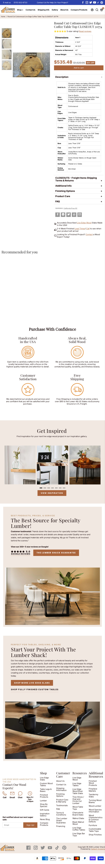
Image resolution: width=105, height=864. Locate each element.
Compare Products (79, 10)
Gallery (55, 10)
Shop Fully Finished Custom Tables (35, 689)
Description (61, 77)
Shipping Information (61, 789)
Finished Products (44, 796)
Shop (43, 773)
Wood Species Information (95, 810)
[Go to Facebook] (82, 2)
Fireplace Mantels (93, 790)
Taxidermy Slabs (93, 795)
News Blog (45, 819)
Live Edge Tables (76, 784)
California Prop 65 (70, 208)
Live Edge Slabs (44, 778)
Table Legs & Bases (46, 790)
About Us (64, 10)
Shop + (20, 10)
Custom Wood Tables (46, 784)
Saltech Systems (98, 849)
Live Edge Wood (84, 223)
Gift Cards (44, 810)
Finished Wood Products (93, 783)
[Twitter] (43, 849)
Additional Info (63, 185)
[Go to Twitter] (90, 2)
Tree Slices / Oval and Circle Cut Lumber (78, 800)
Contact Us (30, 10)
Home (3, 16)
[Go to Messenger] (63, 214)
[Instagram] (36, 849)
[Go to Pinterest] (101, 2)
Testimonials (62, 805)
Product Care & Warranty (62, 800)
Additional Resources (96, 774)
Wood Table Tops (77, 808)
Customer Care (63, 774)
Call (88, 228)
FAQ (57, 201)
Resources (79, 773)
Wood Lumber (95, 806)
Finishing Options (65, 191)
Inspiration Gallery (45, 814)
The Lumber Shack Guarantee (56, 552)
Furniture (93, 825)
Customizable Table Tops (95, 830)
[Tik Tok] (57, 849)
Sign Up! (30, 825)
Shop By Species (44, 805)
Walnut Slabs (78, 818)
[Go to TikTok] (98, 2)
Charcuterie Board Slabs (77, 813)
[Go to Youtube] (94, 2)
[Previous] (16, 64)
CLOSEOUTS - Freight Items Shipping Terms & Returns (76, 179)
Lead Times (80, 228)
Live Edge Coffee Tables (78, 829)
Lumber (43, 800)
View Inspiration (52, 493)
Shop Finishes (95, 834)
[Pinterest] (64, 849)
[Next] (46, 64)
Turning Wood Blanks (95, 801)
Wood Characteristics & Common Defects (95, 818)
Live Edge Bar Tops (78, 834)
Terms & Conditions (61, 813)
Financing (60, 826)
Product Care (62, 196)
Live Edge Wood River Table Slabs (77, 791)
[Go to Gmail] (79, 214)
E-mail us (7, 2)
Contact (89, 234)
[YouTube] (50, 849)
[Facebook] (28, 849)
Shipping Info (43, 10)
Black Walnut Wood (78, 823)
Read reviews (85, 31)
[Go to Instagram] (86, 2)
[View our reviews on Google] (20, 552)
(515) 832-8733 (20, 2)
